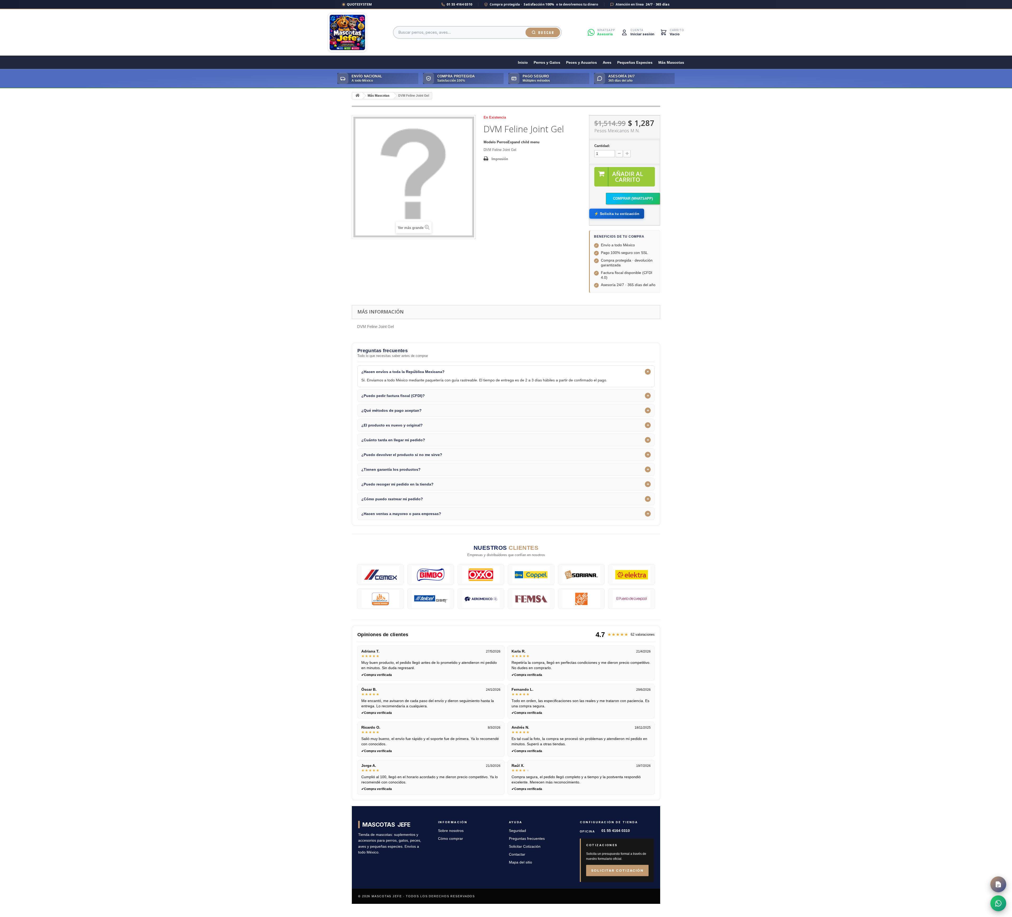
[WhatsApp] (998, 903)
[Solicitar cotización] (998, 884)
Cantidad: (602, 146)
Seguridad (517, 831)
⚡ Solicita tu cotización (616, 214)
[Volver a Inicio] (357, 95)
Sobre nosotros (451, 831)
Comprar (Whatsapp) (633, 198)
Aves (607, 63)
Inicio (523, 63)
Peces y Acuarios (581, 63)
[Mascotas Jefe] (347, 32)
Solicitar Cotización (525, 847)
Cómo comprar (450, 839)
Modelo (490, 142)
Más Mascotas (671, 63)
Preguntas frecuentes (527, 839)
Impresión (500, 159)
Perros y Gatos (547, 63)
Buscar (546, 32)
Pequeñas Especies (635, 63)
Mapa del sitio (520, 862)
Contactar (517, 854)
